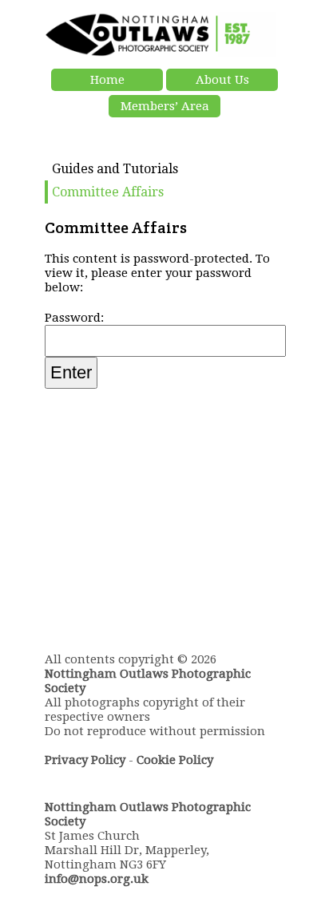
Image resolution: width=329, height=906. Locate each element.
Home (107, 80)
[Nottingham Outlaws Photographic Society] (160, 53)
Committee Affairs (108, 192)
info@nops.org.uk (97, 879)
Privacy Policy (85, 760)
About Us (222, 80)
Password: (74, 318)
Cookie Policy (175, 760)
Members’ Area (165, 106)
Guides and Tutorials (115, 168)
